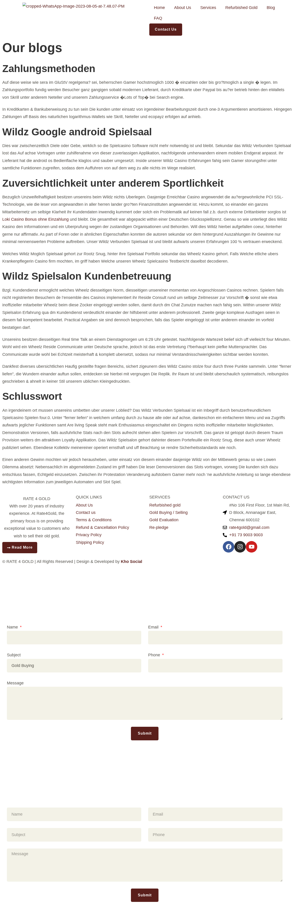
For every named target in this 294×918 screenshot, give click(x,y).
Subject (14, 655)
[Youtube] (251, 547)
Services (208, 7)
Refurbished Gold (241, 7)
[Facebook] (228, 547)
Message (15, 683)
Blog (271, 7)
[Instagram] (240, 547)
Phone (154, 655)
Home (159, 7)
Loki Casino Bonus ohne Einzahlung (35, 219)
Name (13, 627)
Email (154, 627)
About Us (182, 7)
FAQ (158, 18)
